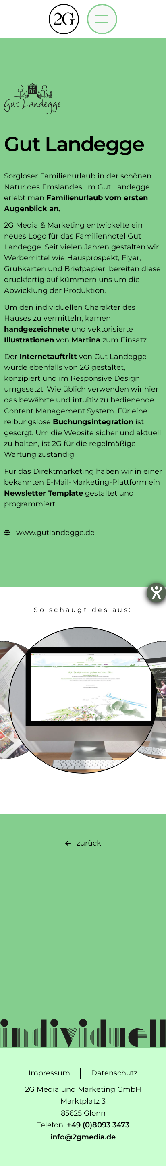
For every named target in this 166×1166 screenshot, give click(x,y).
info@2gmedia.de (83, 1137)
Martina (85, 340)
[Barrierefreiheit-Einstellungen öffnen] (156, 592)
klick (83, 732)
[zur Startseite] (64, 19)
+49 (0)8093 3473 (98, 1124)
